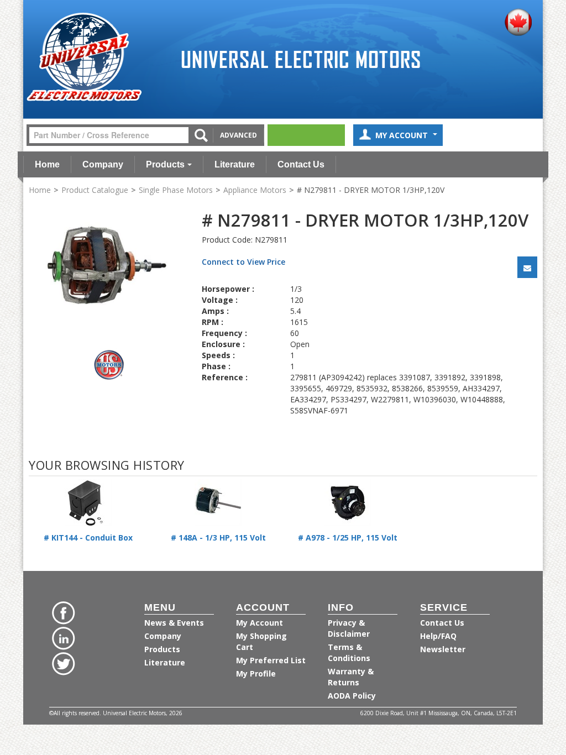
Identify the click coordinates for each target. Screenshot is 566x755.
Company (102, 164)
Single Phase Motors (176, 190)
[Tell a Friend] (527, 267)
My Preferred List (271, 660)
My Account (402, 135)
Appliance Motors (254, 190)
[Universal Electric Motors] (84, 57)
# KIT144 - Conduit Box (88, 537)
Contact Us (300, 164)
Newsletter (442, 649)
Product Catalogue (94, 190)
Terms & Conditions (349, 652)
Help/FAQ (438, 636)
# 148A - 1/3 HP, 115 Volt (218, 537)
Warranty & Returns (351, 677)
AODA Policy (352, 695)
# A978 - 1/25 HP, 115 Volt (347, 537)
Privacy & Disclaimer (349, 628)
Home (47, 164)
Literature (234, 164)
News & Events (174, 622)
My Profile (256, 673)
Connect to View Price (243, 261)
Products (165, 164)
